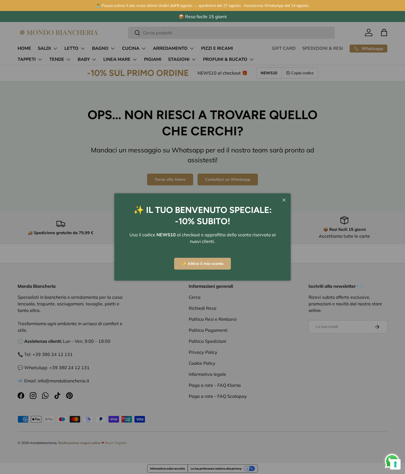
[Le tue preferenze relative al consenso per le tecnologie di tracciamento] (395, 464)
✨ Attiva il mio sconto (202, 263)
